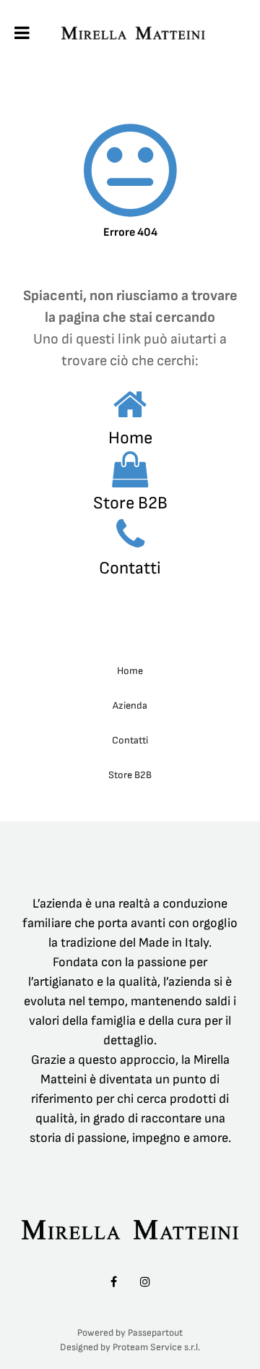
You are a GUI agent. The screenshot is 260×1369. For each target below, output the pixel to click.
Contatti (130, 568)
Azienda (130, 705)
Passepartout (155, 1333)
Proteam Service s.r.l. (156, 1347)
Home (130, 437)
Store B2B (130, 502)
